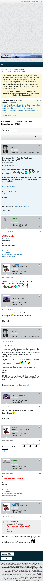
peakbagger (16, 146)
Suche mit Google (9, 116)
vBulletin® (31, 577)
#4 (40, 309)
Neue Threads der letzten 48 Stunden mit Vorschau (21, 105)
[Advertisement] (21, 26)
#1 (40, 158)
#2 (40, 232)
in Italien (7, 253)
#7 (40, 440)
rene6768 (15, 265)
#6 (40, 407)
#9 (40, 517)
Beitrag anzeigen (19, 521)
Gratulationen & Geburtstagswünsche (14, 71)
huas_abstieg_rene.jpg (10, 186)
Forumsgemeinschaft (18, 69)
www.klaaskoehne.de (22, 207)
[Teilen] (39, 152)
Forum (7, 69)
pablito (14, 296)
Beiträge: (32, 152)
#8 (40, 473)
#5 (40, 342)
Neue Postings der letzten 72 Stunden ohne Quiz (20, 108)
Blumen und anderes (9, 256)
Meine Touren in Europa (10, 251)
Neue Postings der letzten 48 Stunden (16, 107)
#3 (40, 278)
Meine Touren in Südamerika (12, 254)
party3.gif (5, 238)
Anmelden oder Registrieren (30, 1)
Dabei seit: (15, 152)
